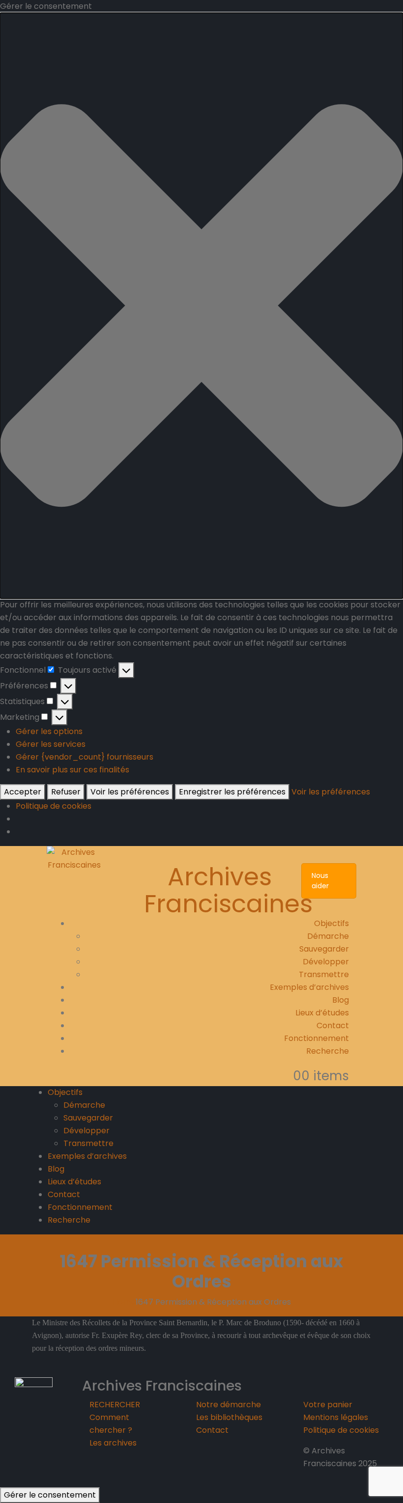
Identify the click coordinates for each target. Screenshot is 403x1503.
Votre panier (327, 1404)
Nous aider (320, 881)
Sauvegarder (324, 949)
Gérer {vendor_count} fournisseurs (84, 757)
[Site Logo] (74, 858)
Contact (333, 1025)
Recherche (327, 1051)
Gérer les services (51, 744)
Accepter (22, 791)
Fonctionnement (316, 1038)
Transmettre (324, 974)
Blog (340, 1000)
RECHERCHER (114, 1404)
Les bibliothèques (229, 1417)
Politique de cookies (53, 806)
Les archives (113, 1442)
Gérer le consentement (50, 1495)
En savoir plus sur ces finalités (72, 769)
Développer (326, 961)
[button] (201, 306)
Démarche (328, 936)
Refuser (66, 791)
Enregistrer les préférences (232, 791)
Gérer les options (49, 731)
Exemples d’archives (309, 987)
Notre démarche (228, 1404)
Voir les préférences (129, 791)
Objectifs (331, 923)
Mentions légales (335, 1417)
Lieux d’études (322, 1012)
